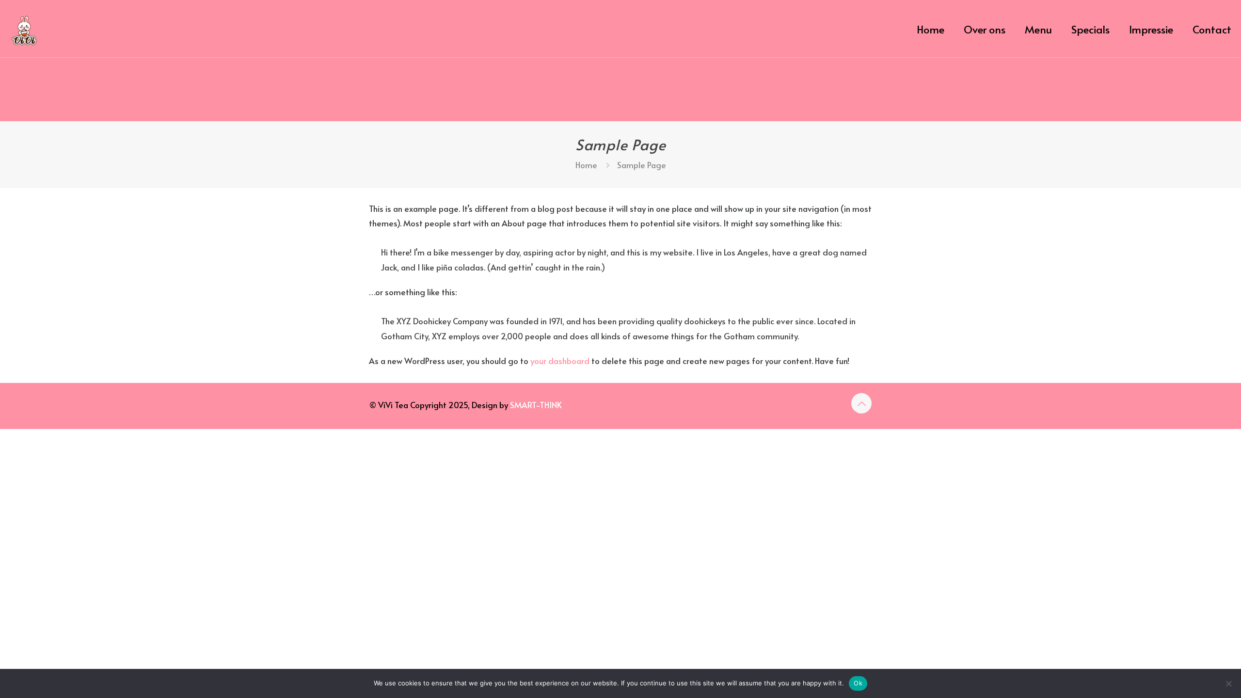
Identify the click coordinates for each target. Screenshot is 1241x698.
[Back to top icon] (861, 403)
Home (586, 165)
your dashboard (559, 360)
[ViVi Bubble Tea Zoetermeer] (24, 29)
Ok (858, 683)
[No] (1229, 683)
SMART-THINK (536, 405)
